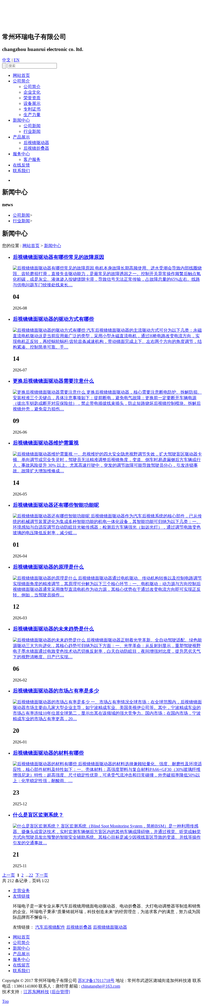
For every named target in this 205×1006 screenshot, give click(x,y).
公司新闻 (32, 126)
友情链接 (21, 896)
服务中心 (21, 154)
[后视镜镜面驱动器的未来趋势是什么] (49, 640)
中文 (6, 60)
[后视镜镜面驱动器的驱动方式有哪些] (49, 330)
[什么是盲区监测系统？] (37, 826)
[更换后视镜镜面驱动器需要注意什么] (49, 392)
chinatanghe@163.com (100, 986)
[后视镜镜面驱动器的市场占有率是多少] (52, 702)
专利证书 (32, 109)
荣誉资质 (32, 98)
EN (16, 60)
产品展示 (21, 137)
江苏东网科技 (36, 991)
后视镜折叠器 (36, 148)
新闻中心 (21, 120)
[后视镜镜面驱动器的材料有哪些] (45, 764)
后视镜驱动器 (36, 142)
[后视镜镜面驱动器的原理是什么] (45, 578)
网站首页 (21, 75)
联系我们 (21, 170)
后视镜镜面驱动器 (110, 927)
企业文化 (32, 92)
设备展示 (32, 103)
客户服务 (32, 159)
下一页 (41, 875)
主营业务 (21, 890)
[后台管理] (60, 991)
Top (5, 1001)
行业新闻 (32, 131)
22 (31, 875)
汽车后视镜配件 (50, 927)
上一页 (8, 875)
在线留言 (21, 965)
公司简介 (21, 81)
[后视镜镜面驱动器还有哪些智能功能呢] (52, 516)
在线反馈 (21, 165)
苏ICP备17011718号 (96, 980)
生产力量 (32, 114)
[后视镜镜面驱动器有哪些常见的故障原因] (54, 268)
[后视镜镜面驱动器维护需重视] (43, 454)
